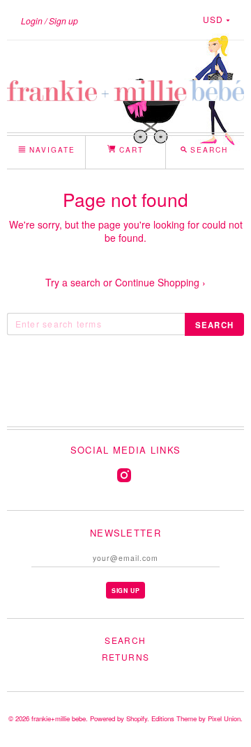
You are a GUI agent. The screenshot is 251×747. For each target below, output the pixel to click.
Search (125, 640)
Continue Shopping (160, 282)
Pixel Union (224, 718)
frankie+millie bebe (58, 718)
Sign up (63, 20)
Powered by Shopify (118, 718)
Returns (126, 657)
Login (32, 20)
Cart (130, 149)
